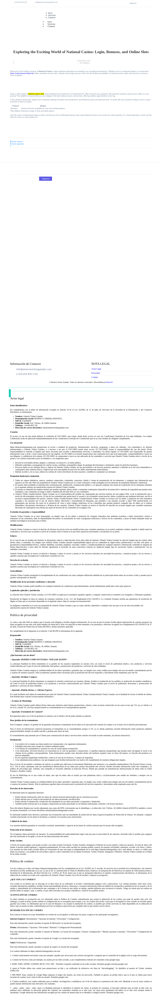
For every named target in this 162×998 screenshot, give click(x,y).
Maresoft (109, 382)
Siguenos (45, 179)
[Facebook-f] (144, 3)
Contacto (51, 26)
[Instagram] (147, 3)
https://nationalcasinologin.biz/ (22, 73)
